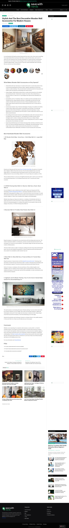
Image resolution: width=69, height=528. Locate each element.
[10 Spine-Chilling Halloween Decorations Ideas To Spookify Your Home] (12, 392)
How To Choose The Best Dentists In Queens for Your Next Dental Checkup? (60, 469)
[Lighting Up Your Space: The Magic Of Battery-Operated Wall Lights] (34, 376)
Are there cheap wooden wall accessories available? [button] (14, 346)
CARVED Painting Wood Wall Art (15, 191)
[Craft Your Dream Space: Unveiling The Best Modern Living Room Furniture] (34, 392)
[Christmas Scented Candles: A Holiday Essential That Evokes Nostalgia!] (12, 376)
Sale (47, 9)
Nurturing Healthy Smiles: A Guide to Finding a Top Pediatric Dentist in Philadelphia (60, 465)
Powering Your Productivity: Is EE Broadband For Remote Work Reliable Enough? (61, 485)
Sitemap (44, 524)
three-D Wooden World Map (26, 169)
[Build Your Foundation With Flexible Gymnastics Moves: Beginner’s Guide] (57, 438)
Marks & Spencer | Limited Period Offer (51, 1)
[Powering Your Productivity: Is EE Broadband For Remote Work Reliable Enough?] (51, 486)
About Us (48, 509)
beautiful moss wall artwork (28, 261)
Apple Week (27, 518)
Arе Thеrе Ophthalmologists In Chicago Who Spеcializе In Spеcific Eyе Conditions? (61, 458)
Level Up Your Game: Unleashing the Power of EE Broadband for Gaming (60, 491)
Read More (4, 517)
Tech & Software (24, 9)
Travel (51, 9)
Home (18, 9)
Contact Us (49, 511)
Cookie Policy (39, 524)
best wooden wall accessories (19, 334)
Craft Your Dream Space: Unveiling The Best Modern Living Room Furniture (33, 400)
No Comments (11, 15)
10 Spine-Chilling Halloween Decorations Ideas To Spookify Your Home (12, 400)
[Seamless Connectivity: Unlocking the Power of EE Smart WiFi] (51, 480)
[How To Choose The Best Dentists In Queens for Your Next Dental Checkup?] (51, 470)
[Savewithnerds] (34, 5)
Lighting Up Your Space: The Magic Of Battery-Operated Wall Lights (34, 384)
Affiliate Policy (32, 524)
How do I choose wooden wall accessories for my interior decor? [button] (16, 348)
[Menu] (2, 10)
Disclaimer (49, 513)
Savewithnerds (18, 340)
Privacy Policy (25, 524)
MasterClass (58, 450)
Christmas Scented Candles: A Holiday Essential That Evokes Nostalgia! (10, 384)
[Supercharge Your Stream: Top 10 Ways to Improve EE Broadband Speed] (51, 498)
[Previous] (5, 74)
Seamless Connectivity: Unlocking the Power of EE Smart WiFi (60, 479)
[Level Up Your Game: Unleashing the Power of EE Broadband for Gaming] (51, 492)
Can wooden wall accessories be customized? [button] (13, 351)
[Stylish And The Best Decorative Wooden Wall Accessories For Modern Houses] (23, 40)
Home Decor (4, 15)
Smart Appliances (39, 9)
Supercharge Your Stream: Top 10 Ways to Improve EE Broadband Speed (61, 497)
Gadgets (31, 9)
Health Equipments (51, 443)
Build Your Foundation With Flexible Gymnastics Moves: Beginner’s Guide (57, 447)
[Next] (42, 74)
